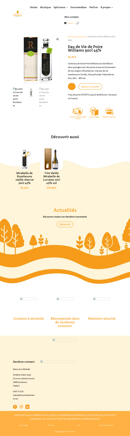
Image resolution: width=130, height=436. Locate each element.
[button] (57, 39)
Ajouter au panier (90, 86)
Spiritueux (59, 7)
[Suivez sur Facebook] (15, 407)
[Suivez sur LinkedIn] (27, 407)
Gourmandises (78, 7)
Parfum (93, 7)
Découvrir (65, 224)
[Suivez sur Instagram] (21, 407)
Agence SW (60, 431)
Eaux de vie (81, 36)
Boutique (45, 7)
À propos (106, 7)
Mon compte (71, 17)
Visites (33, 7)
